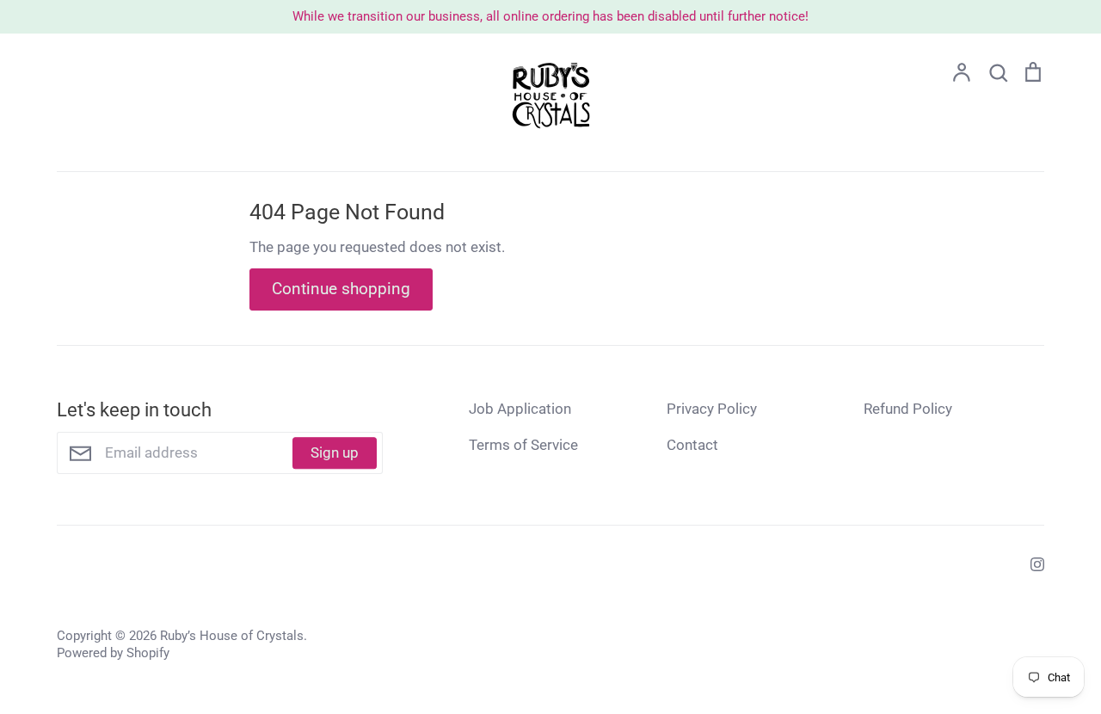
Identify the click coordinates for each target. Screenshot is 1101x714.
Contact (692, 444)
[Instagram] (1031, 562)
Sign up (335, 452)
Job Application (520, 408)
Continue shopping (341, 289)
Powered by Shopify (113, 653)
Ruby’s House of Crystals (232, 635)
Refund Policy (908, 408)
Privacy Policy (712, 408)
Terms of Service (523, 444)
